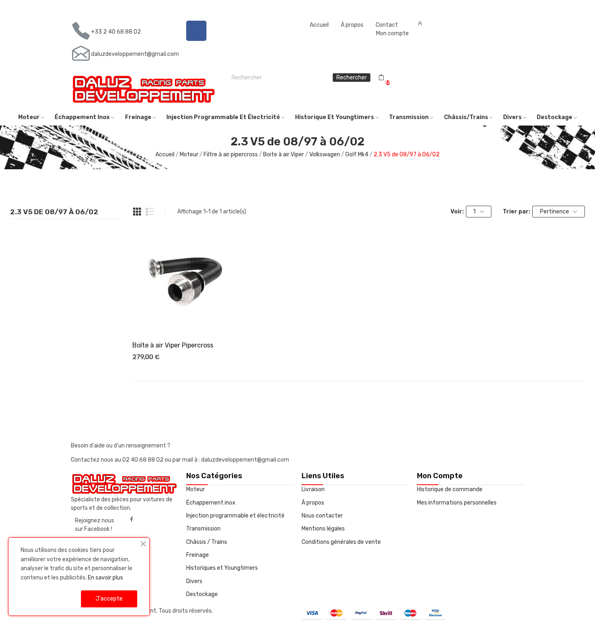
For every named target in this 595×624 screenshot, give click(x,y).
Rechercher (351, 77)
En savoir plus (105, 577)
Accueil (319, 24)
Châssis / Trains (206, 542)
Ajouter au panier (186, 319)
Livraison (313, 489)
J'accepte (109, 598)
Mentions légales (323, 528)
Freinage (197, 555)
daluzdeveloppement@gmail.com (135, 54)
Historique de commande (449, 489)
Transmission (203, 528)
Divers (194, 581)
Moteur (195, 489)
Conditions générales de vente (341, 542)
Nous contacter (322, 515)
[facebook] (131, 519)
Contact (387, 24)
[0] (381, 78)
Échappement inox (211, 502)
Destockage (202, 594)
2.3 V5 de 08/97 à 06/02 (54, 212)
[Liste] (150, 211)
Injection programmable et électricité (235, 515)
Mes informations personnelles (457, 502)
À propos (352, 24)
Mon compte (392, 33)
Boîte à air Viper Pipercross (172, 345)
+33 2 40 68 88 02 (116, 31)
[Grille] (137, 211)
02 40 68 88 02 (143, 459)
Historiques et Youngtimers (222, 567)
